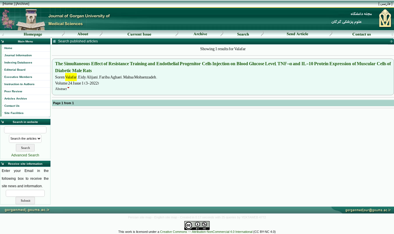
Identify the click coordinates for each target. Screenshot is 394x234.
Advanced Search (25, 155)
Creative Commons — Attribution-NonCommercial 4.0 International (206, 231)
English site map (166, 217)
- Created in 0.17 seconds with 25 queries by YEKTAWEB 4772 (222, 217)
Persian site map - (141, 217)
